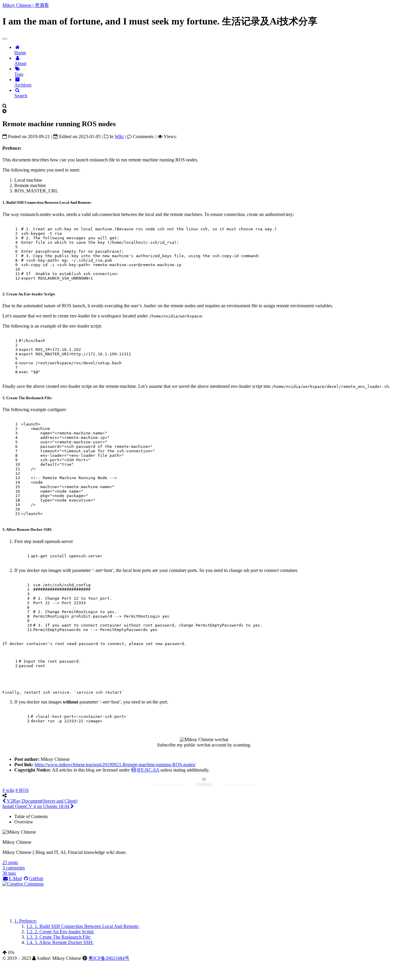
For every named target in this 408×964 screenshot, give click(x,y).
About (20, 63)
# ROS (22, 790)
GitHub (36, 878)
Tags (18, 74)
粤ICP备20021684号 (108, 958)
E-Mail (15, 878)
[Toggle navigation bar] (4, 39)
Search (20, 95)
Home (20, 52)
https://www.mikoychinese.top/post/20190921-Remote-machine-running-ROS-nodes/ (115, 764)
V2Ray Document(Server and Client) (41, 800)
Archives (22, 84)
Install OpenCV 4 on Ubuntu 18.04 (36, 806)
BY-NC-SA (148, 769)
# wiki (8, 790)
